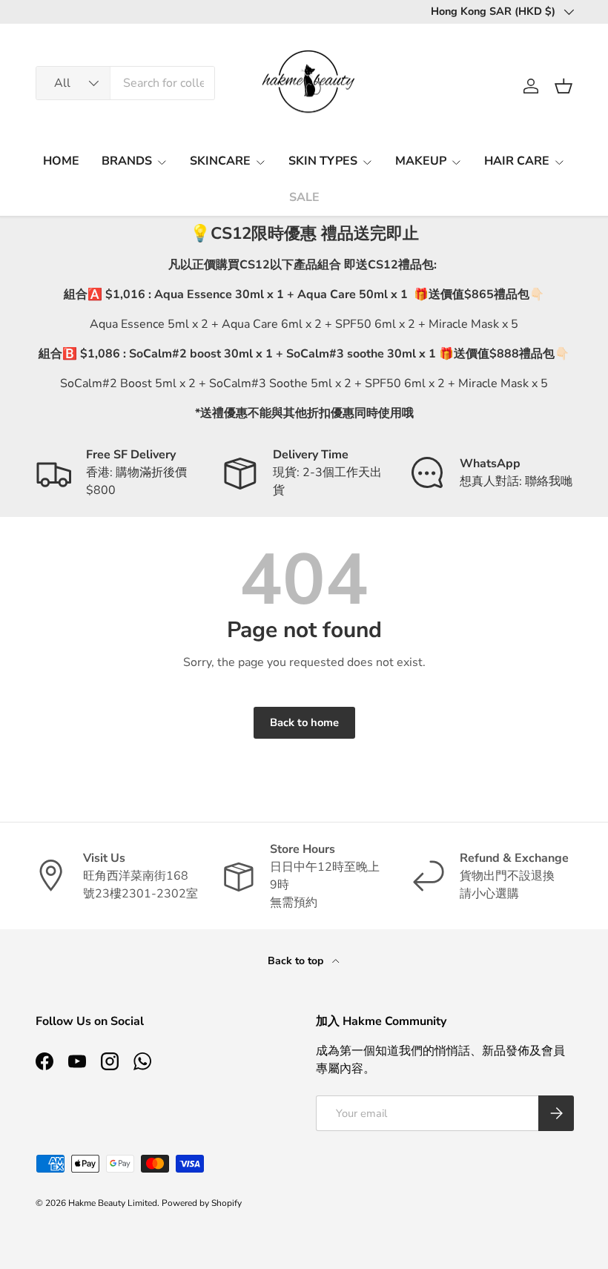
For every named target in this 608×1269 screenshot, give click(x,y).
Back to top (297, 961)
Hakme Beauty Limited (112, 1203)
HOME (61, 161)
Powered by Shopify (202, 1203)
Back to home (304, 722)
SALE (304, 197)
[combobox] (125, 83)
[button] (563, 86)
